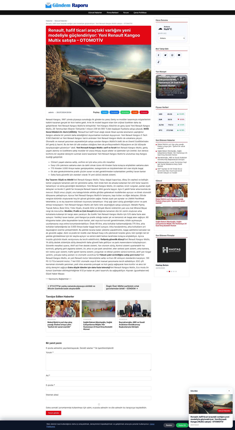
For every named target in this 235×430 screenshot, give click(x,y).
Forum (126, 13)
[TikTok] (158, 62)
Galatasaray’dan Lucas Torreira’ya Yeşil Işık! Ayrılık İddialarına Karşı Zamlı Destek (172, 164)
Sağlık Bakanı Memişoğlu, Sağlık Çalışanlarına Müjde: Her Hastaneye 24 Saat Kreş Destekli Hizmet (172, 153)
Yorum (49, 352)
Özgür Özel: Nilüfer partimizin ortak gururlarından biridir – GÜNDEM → (122, 287)
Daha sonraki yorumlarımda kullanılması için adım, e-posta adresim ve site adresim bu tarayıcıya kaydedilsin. (96, 407)
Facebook (114, 112)
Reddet (169, 425)
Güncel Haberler (95, 13)
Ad (48, 375)
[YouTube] (179, 55)
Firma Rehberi (112, 13)
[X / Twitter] (165, 55)
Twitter (104, 112)
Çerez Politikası (140, 13)
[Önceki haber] (178, 79)
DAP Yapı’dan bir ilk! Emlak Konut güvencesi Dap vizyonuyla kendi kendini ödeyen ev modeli (170, 171)
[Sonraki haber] (183, 79)
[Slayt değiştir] (167, 271)
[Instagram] (172, 55)
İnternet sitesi (52, 395)
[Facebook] (158, 55)
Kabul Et (182, 425)
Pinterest (144, 112)
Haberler (49, 21)
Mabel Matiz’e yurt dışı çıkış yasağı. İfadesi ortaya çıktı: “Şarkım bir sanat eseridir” (171, 146)
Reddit (135, 112)
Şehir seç (162, 33)
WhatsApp (125, 112)
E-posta (50, 385)
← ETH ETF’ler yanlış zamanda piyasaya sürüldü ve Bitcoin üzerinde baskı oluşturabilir (71, 287)
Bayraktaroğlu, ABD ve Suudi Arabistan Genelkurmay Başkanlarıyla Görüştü (172, 158)
